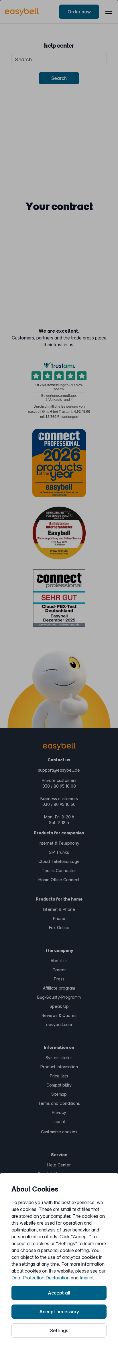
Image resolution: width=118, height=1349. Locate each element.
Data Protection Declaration (40, 1278)
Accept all (59, 1293)
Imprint (87, 1278)
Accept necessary (59, 1311)
